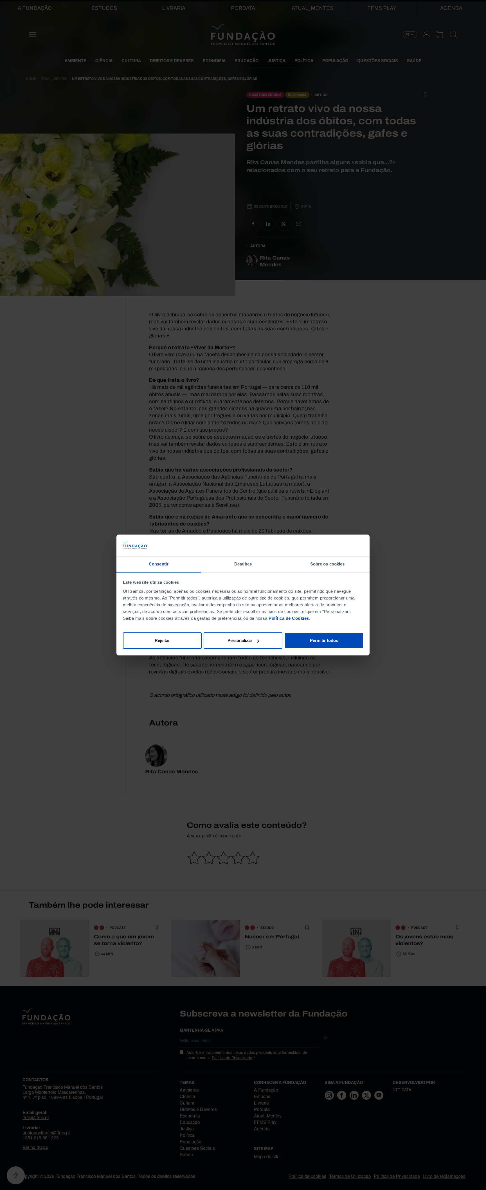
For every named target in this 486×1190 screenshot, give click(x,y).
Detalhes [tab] (243, 564)
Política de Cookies (289, 618)
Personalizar (240, 640)
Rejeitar (162, 640)
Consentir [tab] (158, 564)
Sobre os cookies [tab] (327, 564)
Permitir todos (324, 640)
